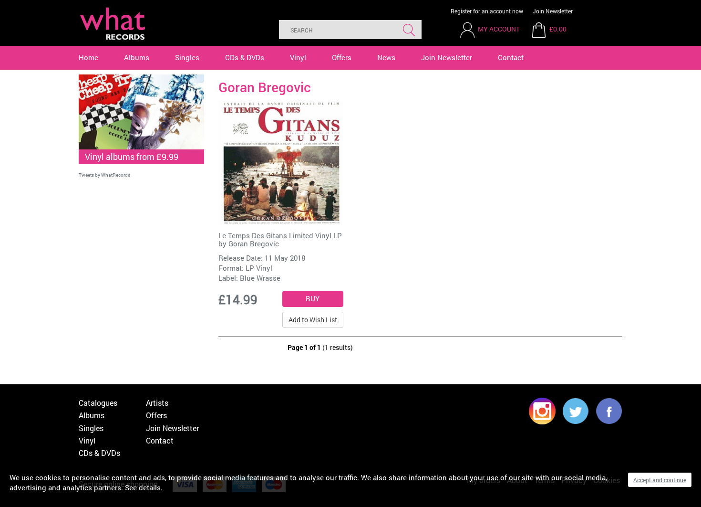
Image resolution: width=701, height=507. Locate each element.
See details (143, 487)
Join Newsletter (553, 11)
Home (88, 57)
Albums (136, 57)
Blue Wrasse (260, 278)
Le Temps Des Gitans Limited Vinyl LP (280, 235)
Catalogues (98, 403)
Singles (187, 57)
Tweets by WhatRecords (104, 175)
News (386, 57)
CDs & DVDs (244, 57)
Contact (511, 57)
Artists (157, 403)
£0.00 (558, 28)
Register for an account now (487, 11)
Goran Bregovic (253, 243)
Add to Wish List (313, 319)
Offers (341, 57)
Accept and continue (659, 480)
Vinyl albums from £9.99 (131, 156)
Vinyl (298, 57)
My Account (499, 28)
